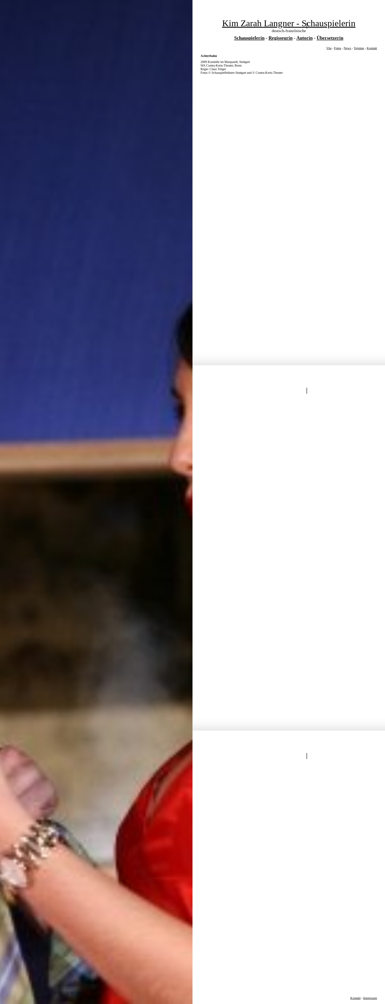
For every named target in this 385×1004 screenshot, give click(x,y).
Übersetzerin (330, 37)
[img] (96, 502)
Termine (359, 48)
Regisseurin (280, 37)
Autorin (304, 37)
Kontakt (372, 48)
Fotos (337, 48)
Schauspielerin (249, 37)
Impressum (370, 998)
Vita (328, 48)
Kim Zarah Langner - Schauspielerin (289, 23)
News (347, 48)
